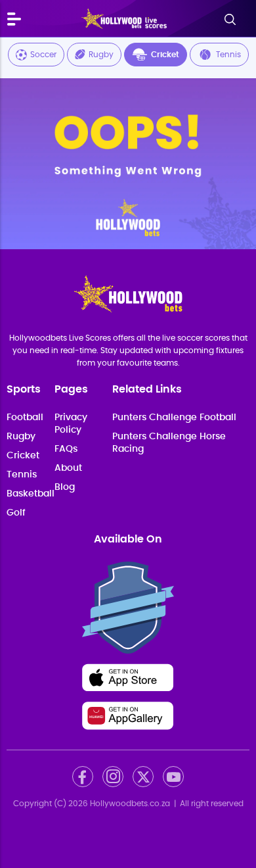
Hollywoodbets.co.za (130, 804)
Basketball (30, 493)
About (68, 468)
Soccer (43, 55)
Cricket (165, 55)
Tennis (228, 55)
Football (25, 417)
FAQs (65, 449)
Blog (64, 487)
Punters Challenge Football (174, 417)
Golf (16, 513)
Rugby (101, 55)
